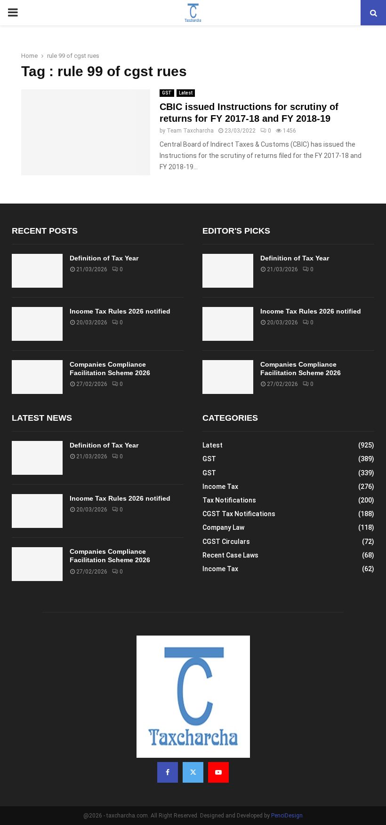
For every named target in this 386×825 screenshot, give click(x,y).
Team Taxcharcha (190, 130)
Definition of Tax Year (104, 258)
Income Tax (220, 486)
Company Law (223, 527)
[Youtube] (218, 772)
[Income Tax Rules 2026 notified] (37, 324)
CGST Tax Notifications (238, 514)
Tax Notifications (229, 500)
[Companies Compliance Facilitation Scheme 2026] (37, 377)
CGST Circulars (226, 541)
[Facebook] (167, 772)
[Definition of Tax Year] (37, 271)
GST (167, 92)
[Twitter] (193, 772)
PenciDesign (287, 815)
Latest (186, 92)
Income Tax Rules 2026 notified (120, 311)
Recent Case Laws (230, 555)
